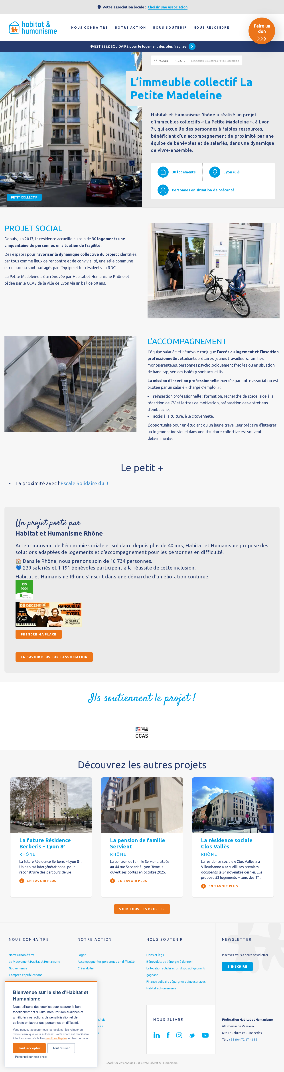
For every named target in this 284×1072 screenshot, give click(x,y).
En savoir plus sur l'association (54, 657)
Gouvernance (18, 968)
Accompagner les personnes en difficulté (106, 961)
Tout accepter (29, 1048)
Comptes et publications (25, 975)
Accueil (163, 61)
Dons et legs (155, 955)
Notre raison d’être (22, 955)
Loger (82, 955)
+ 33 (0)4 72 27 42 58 (243, 1039)
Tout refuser (61, 1048)
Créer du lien (86, 968)
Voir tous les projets (142, 909)
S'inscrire (237, 966)
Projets (180, 61)
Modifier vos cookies (120, 1063)
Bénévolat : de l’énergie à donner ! (169, 961)
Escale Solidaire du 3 (84, 483)
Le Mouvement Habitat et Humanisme (34, 961)
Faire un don (262, 28)
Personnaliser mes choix (31, 1056)
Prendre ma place (38, 634)
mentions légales (56, 1038)
